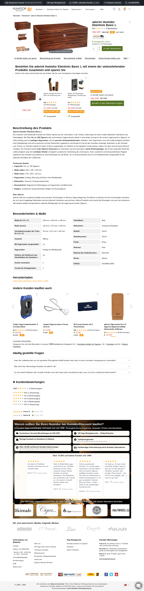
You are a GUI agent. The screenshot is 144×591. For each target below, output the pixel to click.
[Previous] (15, 58)
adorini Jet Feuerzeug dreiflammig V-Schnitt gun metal (77, 95)
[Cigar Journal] (47, 510)
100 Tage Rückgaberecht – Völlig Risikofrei (96, 433)
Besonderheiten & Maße (73, 58)
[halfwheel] (121, 510)
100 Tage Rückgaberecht (56, 3)
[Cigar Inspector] (72, 510)
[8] (53, 102)
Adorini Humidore (73, 550)
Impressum (38, 559)
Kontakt (15, 546)
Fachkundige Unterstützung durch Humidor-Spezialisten (101, 447)
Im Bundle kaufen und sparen (26, 58)
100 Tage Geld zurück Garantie (45, 547)
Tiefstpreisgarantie (85, 439)
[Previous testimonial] (18, 476)
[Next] (129, 58)
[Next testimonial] (126, 476)
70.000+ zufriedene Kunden (85, 3)
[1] (96, 28)
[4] (102, 28)
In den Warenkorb (112, 48)
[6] (51, 102)
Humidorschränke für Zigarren (89, 344)
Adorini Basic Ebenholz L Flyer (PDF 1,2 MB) (30, 281)
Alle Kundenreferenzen (107, 559)
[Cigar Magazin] (97, 510)
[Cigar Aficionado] (22, 510)
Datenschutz (17, 567)
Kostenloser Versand (25, 3)
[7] (52, 102)
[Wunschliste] (129, 10)
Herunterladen (90, 58)
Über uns (37, 543)
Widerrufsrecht (39, 553)
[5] (104, 28)
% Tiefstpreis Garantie (113, 3)
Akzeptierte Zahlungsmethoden (45, 556)
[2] (98, 28)
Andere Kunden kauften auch (109, 58)
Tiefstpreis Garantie (41, 550)
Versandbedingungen (20, 557)
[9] (54, 102)
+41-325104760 (133, 3)
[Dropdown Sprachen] (126, 585)
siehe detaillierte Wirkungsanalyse (79, 588)
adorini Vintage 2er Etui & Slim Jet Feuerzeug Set (53, 94)
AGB (14, 564)
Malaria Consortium (57, 584)
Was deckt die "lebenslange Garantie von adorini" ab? (35, 366)
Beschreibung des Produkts (50, 58)
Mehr (102, 9)
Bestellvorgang (18, 560)
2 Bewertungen (111, 28)
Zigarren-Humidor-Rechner (43, 562)
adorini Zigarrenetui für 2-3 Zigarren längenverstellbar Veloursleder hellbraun (115, 326)
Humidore (110, 344)
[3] (100, 28)
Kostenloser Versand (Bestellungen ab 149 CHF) (40, 433)
